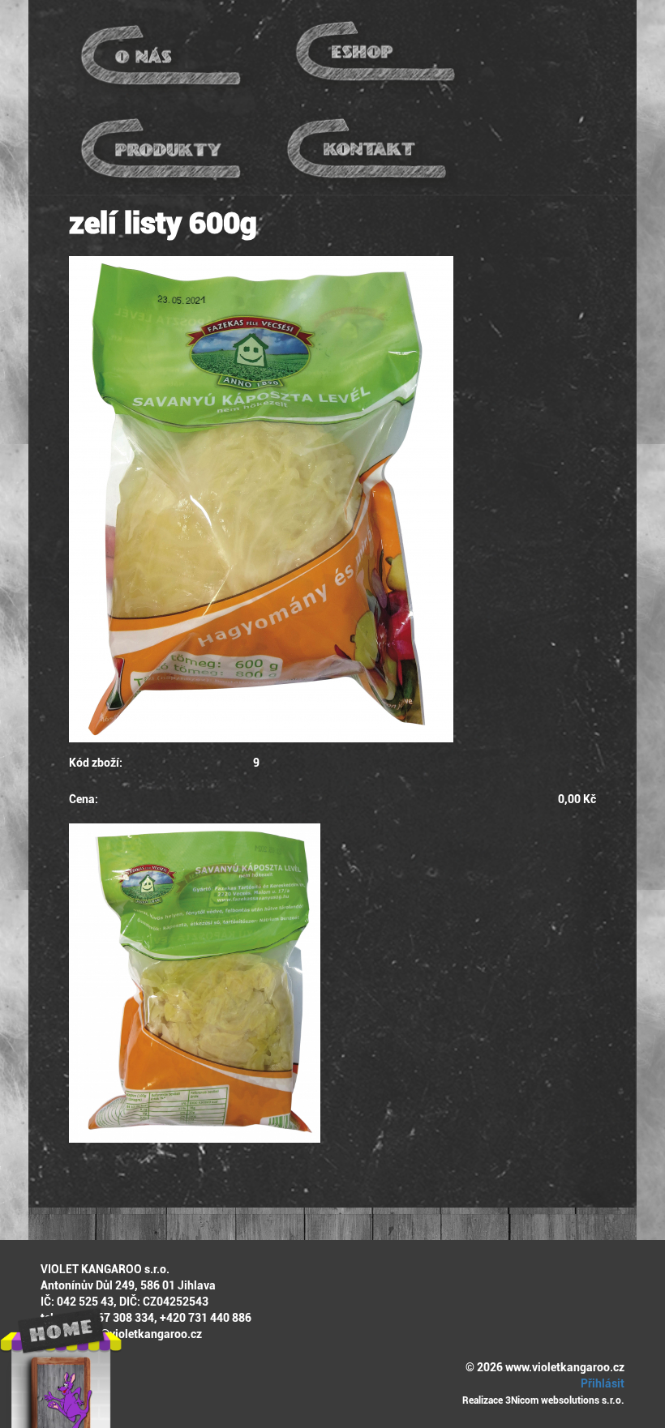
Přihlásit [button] (601, 1383)
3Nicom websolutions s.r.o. (564, 1400)
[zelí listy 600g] (332, 499)
